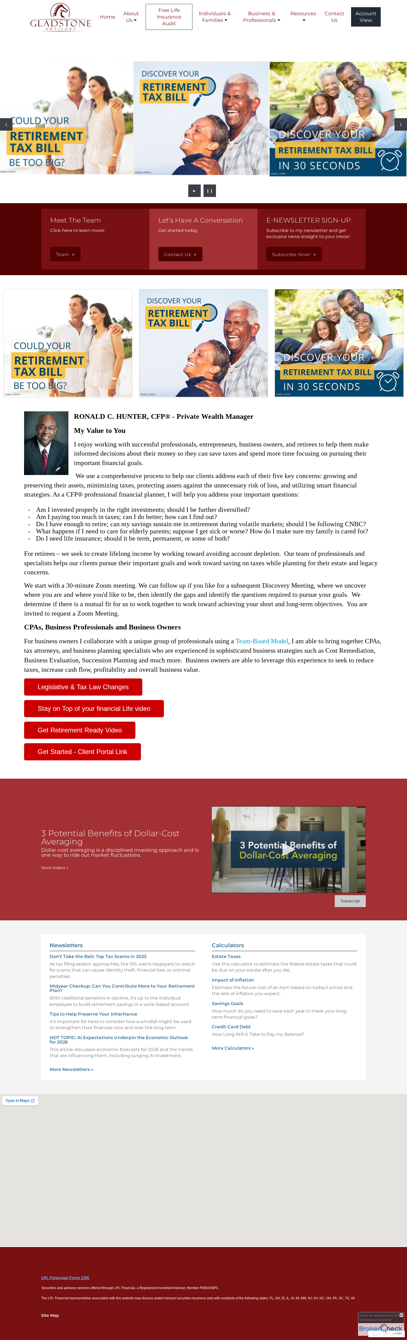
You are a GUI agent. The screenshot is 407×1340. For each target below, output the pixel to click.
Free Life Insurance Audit (169, 17)
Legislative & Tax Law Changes (83, 687)
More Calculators (233, 1048)
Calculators (228, 945)
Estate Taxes (226, 956)
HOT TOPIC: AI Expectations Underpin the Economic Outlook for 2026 (119, 1040)
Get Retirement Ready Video (80, 730)
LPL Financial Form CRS (65, 1277)
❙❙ (209, 190)
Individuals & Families (215, 17)
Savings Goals (227, 1003)
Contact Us (334, 17)
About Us (131, 17)
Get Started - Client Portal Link (82, 751)
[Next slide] (401, 124)
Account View (366, 17)
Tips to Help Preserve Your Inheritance (93, 1014)
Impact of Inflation (233, 980)
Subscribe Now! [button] (291, 254)
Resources (303, 14)
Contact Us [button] (177, 254)
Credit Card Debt (231, 1026)
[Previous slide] (6, 124)
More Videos (54, 868)
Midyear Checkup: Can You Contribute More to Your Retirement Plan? (122, 988)
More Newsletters (72, 1069)
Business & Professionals (259, 17)
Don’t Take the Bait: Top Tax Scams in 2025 (98, 956)
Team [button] (62, 254)
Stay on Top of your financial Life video (94, 708)
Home (107, 17)
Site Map (50, 1315)
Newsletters (66, 945)
